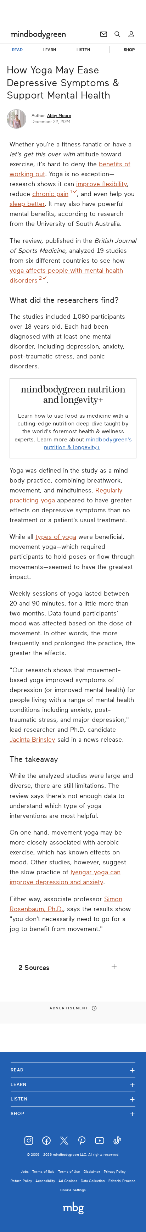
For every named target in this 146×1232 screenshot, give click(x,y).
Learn (73, 1084)
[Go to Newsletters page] (104, 34)
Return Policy (21, 1181)
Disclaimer (92, 1172)
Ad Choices (67, 1181)
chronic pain (50, 193)
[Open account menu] (131, 34)
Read (73, 1070)
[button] (73, 967)
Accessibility (45, 1181)
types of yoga (55, 536)
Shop (73, 1113)
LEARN (49, 50)
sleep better (27, 203)
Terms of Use (69, 1172)
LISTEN (83, 50)
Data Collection (93, 1181)
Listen (73, 1099)
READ (17, 50)
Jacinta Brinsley (32, 739)
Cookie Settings (73, 1190)
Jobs (25, 1172)
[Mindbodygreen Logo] (38, 34)
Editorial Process (121, 1181)
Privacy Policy (114, 1172)
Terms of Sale (43, 1172)
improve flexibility (101, 184)
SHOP (129, 50)
